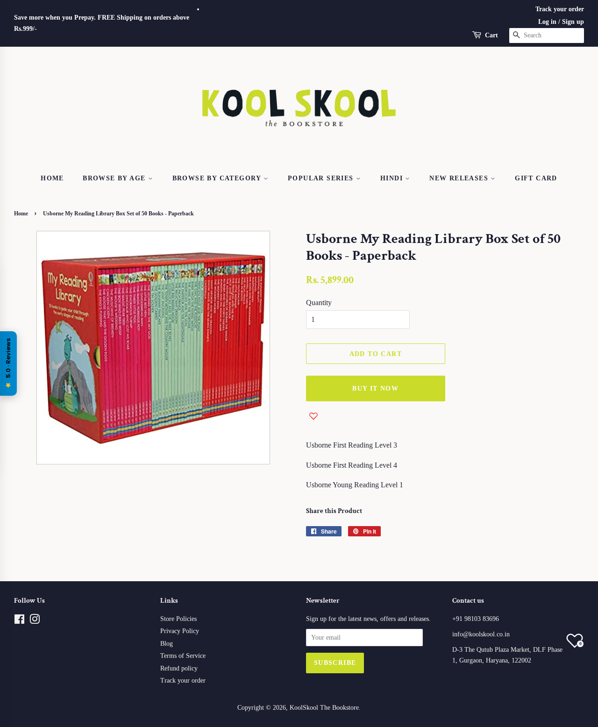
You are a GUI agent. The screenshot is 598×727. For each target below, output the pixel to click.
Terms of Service (183, 655)
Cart (491, 35)
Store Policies (178, 618)
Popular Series (322, 178)
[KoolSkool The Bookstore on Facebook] (19, 621)
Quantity (319, 302)
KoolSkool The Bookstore (324, 707)
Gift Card (536, 178)
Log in (547, 21)
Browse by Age (115, 178)
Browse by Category (218, 178)
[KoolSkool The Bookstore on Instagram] (34, 621)
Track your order (559, 9)
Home (52, 178)
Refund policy (179, 668)
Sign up (573, 21)
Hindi (392, 178)
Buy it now (375, 388)
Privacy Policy (179, 630)
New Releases (460, 178)
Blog (166, 643)
